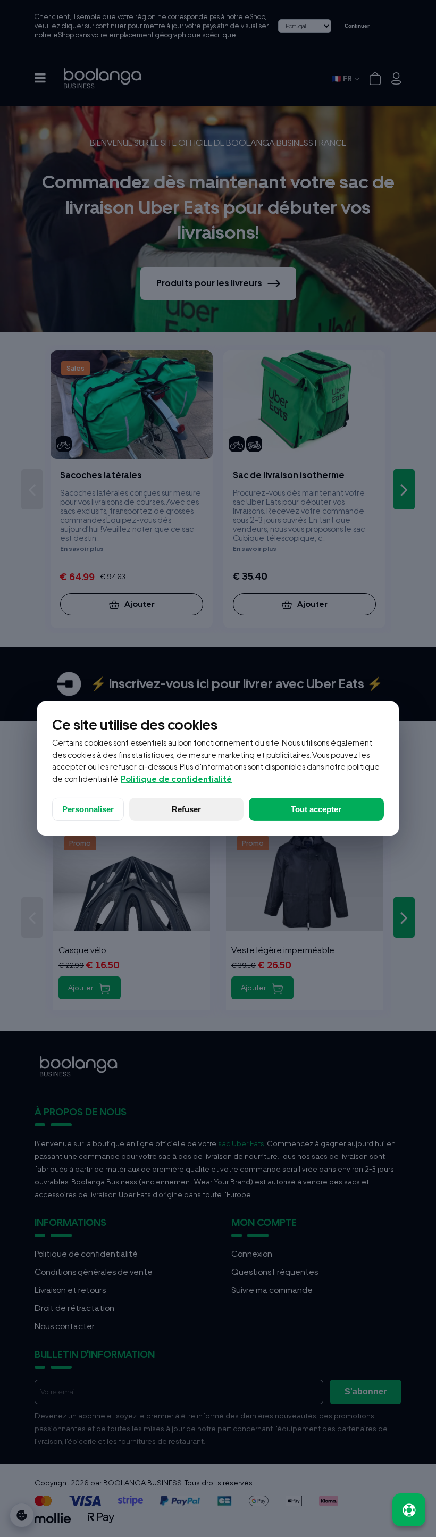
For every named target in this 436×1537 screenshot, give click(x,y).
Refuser (186, 809)
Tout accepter (316, 809)
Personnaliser (88, 809)
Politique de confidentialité (176, 779)
